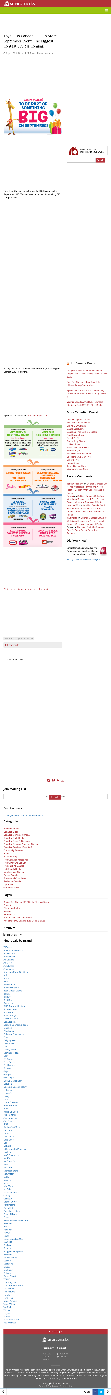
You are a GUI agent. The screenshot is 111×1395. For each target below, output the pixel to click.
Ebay (5, 1056)
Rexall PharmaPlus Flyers (79, 453)
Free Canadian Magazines (15, 859)
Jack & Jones (9, 1115)
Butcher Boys (9, 1015)
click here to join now (37, 415)
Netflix (6, 1177)
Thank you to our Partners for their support (23, 815)
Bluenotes (8, 1003)
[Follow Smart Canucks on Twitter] (49, 780)
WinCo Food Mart (11, 1319)
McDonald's (9, 1161)
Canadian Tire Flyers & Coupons (82, 432)
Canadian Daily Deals (13, 838)
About (46, 1356)
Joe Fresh (8, 1121)
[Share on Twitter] (101, 1392)
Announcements (46, 53)
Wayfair (7, 1313)
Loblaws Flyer (73, 444)
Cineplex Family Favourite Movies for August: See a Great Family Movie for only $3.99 (87, 373)
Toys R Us (8, 1298)
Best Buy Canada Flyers (78, 422)
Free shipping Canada (13, 866)
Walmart (7, 1310)
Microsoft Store (10, 1170)
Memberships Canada (13, 872)
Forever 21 (8, 1068)
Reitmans (8, 1223)
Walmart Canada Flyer (77, 469)
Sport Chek (8, 1263)
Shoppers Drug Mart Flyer (79, 457)
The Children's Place (13, 1285)
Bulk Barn (8, 1012)
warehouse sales (11, 887)
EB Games (8, 1059)
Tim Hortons (9, 1291)
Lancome (7, 1130)
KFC (5, 1124)
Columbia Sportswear (13, 1034)
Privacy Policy (66, 1386)
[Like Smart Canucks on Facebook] (53, 780)
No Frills (7, 1189)
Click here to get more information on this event (25, 589)
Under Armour (10, 1301)
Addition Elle (9, 953)
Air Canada (8, 959)
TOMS (6, 1295)
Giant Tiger (8, 1077)
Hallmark (7, 1090)
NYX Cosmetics (11, 1192)
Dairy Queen (9, 1040)
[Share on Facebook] (95, 1392)
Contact (7, 905)
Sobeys (7, 1260)
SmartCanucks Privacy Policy (17, 917)
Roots (6, 1236)
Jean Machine (10, 1118)
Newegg (7, 1180)
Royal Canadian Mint (13, 1239)
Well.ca (6, 1316)
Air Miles (7, 962)
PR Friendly (9, 914)
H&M (5, 1099)
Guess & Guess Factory (15, 1087)
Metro (6, 1164)
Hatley (6, 1096)
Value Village (9, 1304)
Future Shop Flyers (76, 441)
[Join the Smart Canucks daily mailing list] (62, 780)
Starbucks (8, 1270)
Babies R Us (9, 984)
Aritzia (6, 978)
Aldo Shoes (8, 966)
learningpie (72, 518)
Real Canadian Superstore (15, 1220)
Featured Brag (10, 856)
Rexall (6, 1226)
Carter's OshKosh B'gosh (15, 1025)
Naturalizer (8, 1174)
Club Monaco (9, 1031)
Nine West (8, 1186)
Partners (7, 911)
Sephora (7, 1245)
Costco (6, 1037)
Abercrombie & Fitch (13, 950)
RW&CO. (7, 1242)
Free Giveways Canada (14, 863)
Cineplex (7, 1028)
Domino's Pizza (10, 1053)
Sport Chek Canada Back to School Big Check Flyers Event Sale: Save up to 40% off (86, 393)
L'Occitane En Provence (14, 1149)
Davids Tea (8, 1043)
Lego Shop (8, 1139)
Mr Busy (31, 53)
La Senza (7, 1133)
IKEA (5, 1108)
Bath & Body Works (12, 990)
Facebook (63, 1353)
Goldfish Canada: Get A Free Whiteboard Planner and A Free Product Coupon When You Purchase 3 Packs (85, 499)
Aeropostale (9, 956)
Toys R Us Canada (24, 638)
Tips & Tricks (9, 884)
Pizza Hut (8, 1208)
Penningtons (9, 1205)
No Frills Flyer (73, 450)
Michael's (7, 1167)
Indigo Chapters (10, 1112)
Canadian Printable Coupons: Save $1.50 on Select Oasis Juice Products (85, 530)
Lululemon (8, 1152)
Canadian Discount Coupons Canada (20, 844)
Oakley (6, 1195)
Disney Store (9, 1049)
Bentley (7, 997)
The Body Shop (10, 1282)
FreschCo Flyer (74, 438)
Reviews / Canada (12, 881)
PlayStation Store (11, 1211)
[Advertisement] (55, 15)
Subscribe (55, 797)
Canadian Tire (9, 1022)
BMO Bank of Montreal (14, 1006)
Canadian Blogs (10, 832)
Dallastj (70, 496)
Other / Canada (10, 875)
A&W (5, 981)
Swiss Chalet (9, 1276)
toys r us (9, 638)
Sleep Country (10, 1257)
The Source (8, 1288)
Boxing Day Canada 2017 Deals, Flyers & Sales (26, 902)
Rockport (7, 1229)
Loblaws (7, 1146)
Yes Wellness (9, 1322)
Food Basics (9, 1062)
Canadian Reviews (76, 429)
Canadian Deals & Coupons (16, 841)
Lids (5, 1143)
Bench (6, 994)
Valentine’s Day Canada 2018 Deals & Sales (24, 920)
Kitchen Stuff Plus (11, 1127)
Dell (5, 1046)
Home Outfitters (10, 1102)
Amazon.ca (8, 969)
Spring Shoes (73, 463)
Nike (5, 1183)
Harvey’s (7, 1093)
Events (6, 853)
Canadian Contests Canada (16, 835)
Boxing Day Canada (76, 426)
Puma (6, 1217)
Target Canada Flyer (76, 466)
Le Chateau (8, 1136)
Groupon (7, 1084)
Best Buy (7, 1000)
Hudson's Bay (10, 1105)
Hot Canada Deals (82, 363)
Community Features (13, 850)
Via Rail (7, 1307)
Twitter (62, 1356)
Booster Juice (9, 1009)
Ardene (6, 975)
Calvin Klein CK (10, 1018)
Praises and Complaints (14, 878)
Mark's (6, 1158)
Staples (7, 1267)
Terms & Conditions (48, 1386)
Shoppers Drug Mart (13, 1251)
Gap (5, 1071)
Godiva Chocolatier (12, 1081)
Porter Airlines (10, 1214)
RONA (6, 1232)
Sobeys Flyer (73, 460)
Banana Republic (11, 987)
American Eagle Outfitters (15, 972)
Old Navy (7, 1198)
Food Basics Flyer (75, 435)
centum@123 (73, 505)
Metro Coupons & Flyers (78, 447)
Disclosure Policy (11, 908)
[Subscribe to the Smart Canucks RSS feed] (58, 780)
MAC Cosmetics (11, 1155)
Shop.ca (7, 1248)
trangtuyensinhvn (75, 483)
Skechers (8, 1254)
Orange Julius (10, 1201)
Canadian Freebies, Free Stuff (17, 847)
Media (46, 1359)
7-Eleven (7, 947)
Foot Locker (9, 1065)
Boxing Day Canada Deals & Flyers (83, 559)
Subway (7, 1273)
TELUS (6, 1279)
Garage (7, 1074)
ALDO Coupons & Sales (78, 419)
